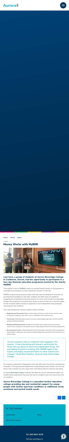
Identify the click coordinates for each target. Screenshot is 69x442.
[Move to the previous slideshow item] (5, 125)
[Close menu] (63, 5)
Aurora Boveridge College (15, 373)
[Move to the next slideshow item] (5, 116)
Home (5, 238)
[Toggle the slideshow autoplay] (5, 121)
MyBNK (7, 284)
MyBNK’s (23, 288)
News (20, 238)
